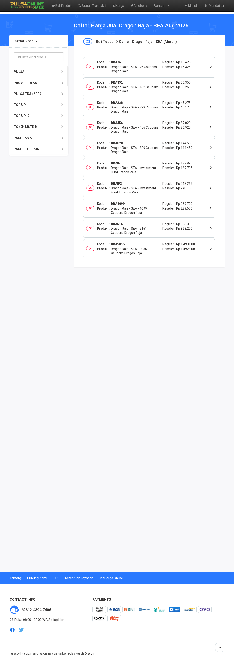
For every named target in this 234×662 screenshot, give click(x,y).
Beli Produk (63, 6)
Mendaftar (216, 6)
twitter (21, 630)
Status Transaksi (93, 6)
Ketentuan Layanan (79, 578)
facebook (140, 6)
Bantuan (160, 6)
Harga (119, 6)
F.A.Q (56, 578)
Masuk (192, 6)
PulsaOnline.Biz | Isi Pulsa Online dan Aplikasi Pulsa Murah (47, 653)
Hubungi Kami (37, 578)
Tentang (16, 578)
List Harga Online (111, 578)
